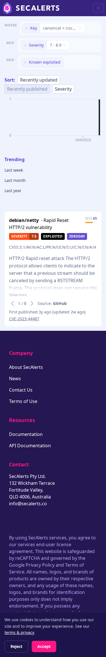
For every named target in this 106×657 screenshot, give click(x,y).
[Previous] (12, 303)
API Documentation (30, 445)
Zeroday (77, 236)
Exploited (52, 236)
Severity (63, 89)
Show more (18, 295)
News (15, 378)
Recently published (27, 89)
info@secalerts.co (28, 503)
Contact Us (21, 390)
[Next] (32, 303)
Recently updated (38, 80)
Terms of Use (23, 401)
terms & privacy (19, 632)
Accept (44, 646)
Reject (16, 646)
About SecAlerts (26, 367)
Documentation (26, 434)
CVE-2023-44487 (24, 318)
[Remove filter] (26, 28)
